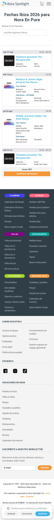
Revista (7, 221)
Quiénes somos (9, 336)
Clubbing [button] (14, 195)
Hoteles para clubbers (39, 207)
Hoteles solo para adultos (37, 214)
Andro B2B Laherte (42, 101)
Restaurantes (8, 424)
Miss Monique (21, 140)
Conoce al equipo (10, 330)
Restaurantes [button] (39, 234)
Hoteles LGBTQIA (37, 202)
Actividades (7, 429)
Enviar (45, 468)
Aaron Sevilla (21, 128)
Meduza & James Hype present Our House (29, 81)
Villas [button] (14, 234)
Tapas (32, 257)
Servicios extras (11, 268)
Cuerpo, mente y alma (14, 302)
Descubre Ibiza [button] (39, 276)
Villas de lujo (10, 263)
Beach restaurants (37, 262)
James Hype (21, 92)
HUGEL (19, 126)
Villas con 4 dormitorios (9, 256)
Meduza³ (19, 89)
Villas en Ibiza (8, 397)
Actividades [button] (14, 276)
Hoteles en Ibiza (9, 391)
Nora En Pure (21, 66)
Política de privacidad (12, 352)
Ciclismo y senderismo (9, 309)
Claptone (19, 64)
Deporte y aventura (13, 296)
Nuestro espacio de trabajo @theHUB (38, 346)
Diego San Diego (41, 164)
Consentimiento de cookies (38, 332)
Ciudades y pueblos (38, 282)
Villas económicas (12, 240)
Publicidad (7, 341)
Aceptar (42, 514)
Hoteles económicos (38, 227)
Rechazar (27, 514)
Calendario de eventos (35, 300)
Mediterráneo (35, 240)
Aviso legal (7, 347)
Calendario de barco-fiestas (14, 209)
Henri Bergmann (22, 103)
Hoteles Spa (34, 221)
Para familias (10, 282)
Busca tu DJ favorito (12, 26)
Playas (32, 288)
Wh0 (36, 64)
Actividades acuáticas (9, 289)
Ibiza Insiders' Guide (13, 227)
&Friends (37, 98)
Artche (37, 66)
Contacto (33, 339)
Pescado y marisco (38, 246)
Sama (36, 92)
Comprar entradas (27, 174)
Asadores (33, 251)
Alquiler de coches (37, 293)
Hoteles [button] (39, 195)
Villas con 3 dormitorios (9, 247)
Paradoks (38, 140)
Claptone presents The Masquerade (29, 58)
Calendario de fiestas (14, 202)
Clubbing (6, 418)
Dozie (36, 162)
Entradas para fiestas (14, 216)
